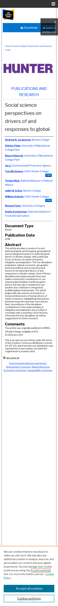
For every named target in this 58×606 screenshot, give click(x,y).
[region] (29, 576)
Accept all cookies (29, 588)
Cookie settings (40, 570)
